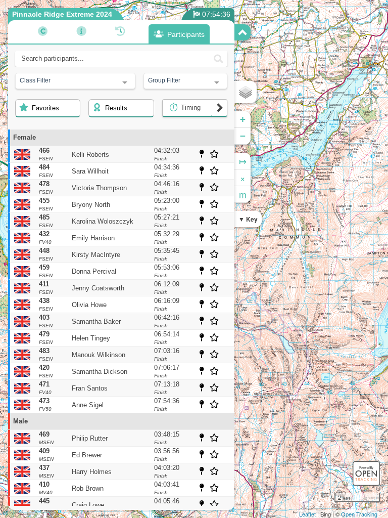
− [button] (243, 136)
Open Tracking (359, 514)
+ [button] (243, 119)
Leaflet (307, 514)
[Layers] (245, 92)
